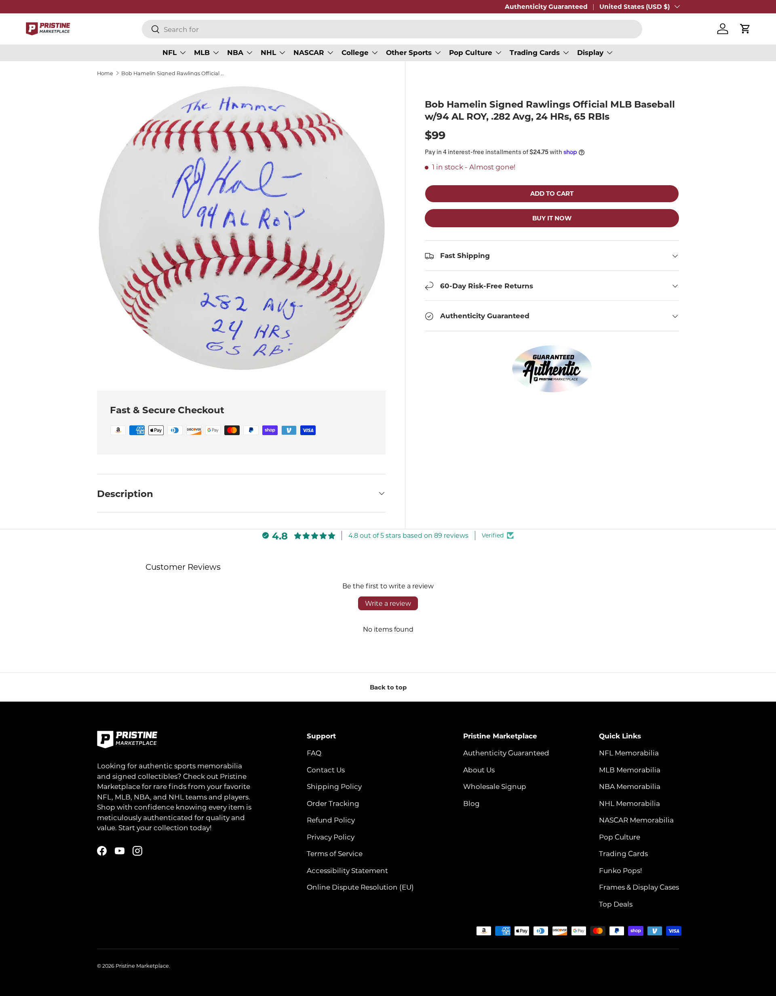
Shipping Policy (334, 786)
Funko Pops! (620, 870)
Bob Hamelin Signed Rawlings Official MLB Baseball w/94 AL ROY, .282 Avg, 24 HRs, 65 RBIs (172, 73)
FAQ (314, 752)
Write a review (388, 603)
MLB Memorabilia (629, 769)
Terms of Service (335, 853)
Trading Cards (535, 52)
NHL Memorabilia (629, 803)
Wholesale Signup (494, 786)
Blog (471, 803)
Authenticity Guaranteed (546, 6)
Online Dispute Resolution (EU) (360, 886)
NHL (268, 52)
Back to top (388, 687)
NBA (235, 52)
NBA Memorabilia (629, 786)
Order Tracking (333, 803)
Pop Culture (470, 52)
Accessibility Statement (347, 870)
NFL (169, 52)
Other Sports (409, 52)
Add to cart (552, 194)
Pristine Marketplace (142, 965)
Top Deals (616, 903)
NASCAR (308, 52)
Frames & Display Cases (639, 886)
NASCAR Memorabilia (636, 819)
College (355, 52)
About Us (479, 769)
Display (590, 52)
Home (105, 73)
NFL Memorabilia (629, 752)
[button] (745, 29)
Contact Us (326, 769)
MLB (202, 52)
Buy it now (551, 218)
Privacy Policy (330, 836)
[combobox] (392, 29)
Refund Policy (331, 819)
